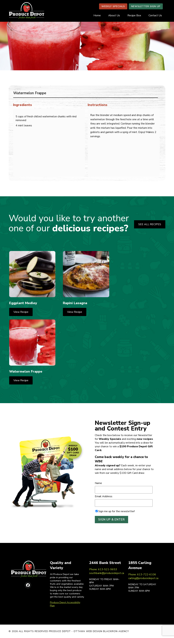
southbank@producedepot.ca (106, 573)
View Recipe (20, 312)
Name (98, 483)
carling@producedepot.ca (143, 578)
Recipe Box (134, 15)
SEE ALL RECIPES (149, 224)
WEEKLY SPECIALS (113, 6)
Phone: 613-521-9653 (103, 569)
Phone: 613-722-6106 (142, 574)
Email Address (103, 496)
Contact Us (155, 15)
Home (97, 15)
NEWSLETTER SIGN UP (145, 6)
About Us (114, 15)
